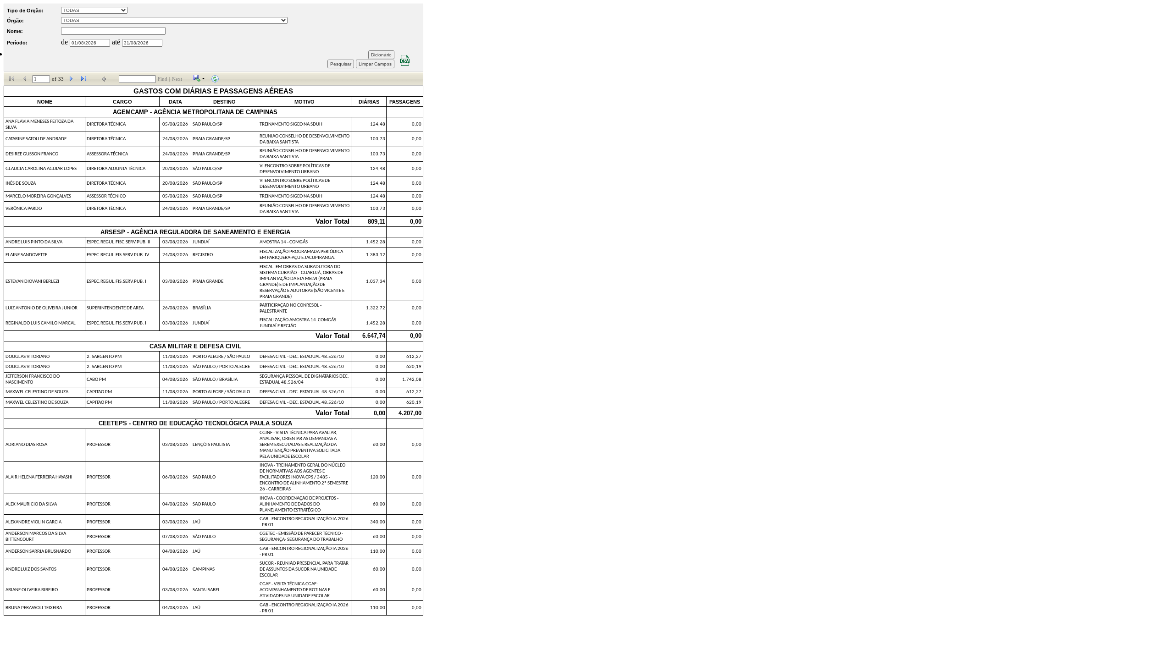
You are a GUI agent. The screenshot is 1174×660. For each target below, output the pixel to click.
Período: (17, 42)
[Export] (199, 80)
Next (177, 79)
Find (162, 79)
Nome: (15, 31)
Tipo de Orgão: (25, 10)
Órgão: (15, 20)
